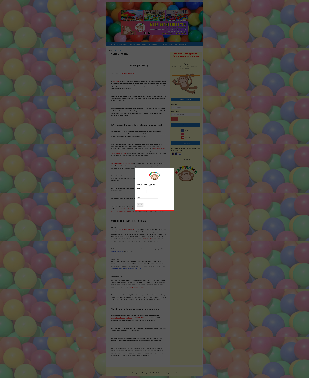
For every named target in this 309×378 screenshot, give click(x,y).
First (138, 194)
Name (139, 188)
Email (139, 197)
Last (149, 194)
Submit (140, 205)
